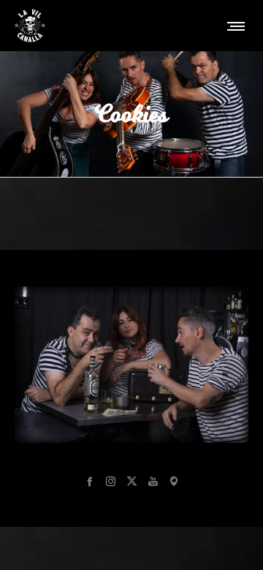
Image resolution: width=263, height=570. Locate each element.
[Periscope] (174, 481)
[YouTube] (153, 481)
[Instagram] (110, 481)
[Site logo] (30, 25)
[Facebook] (89, 481)
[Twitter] (131, 481)
